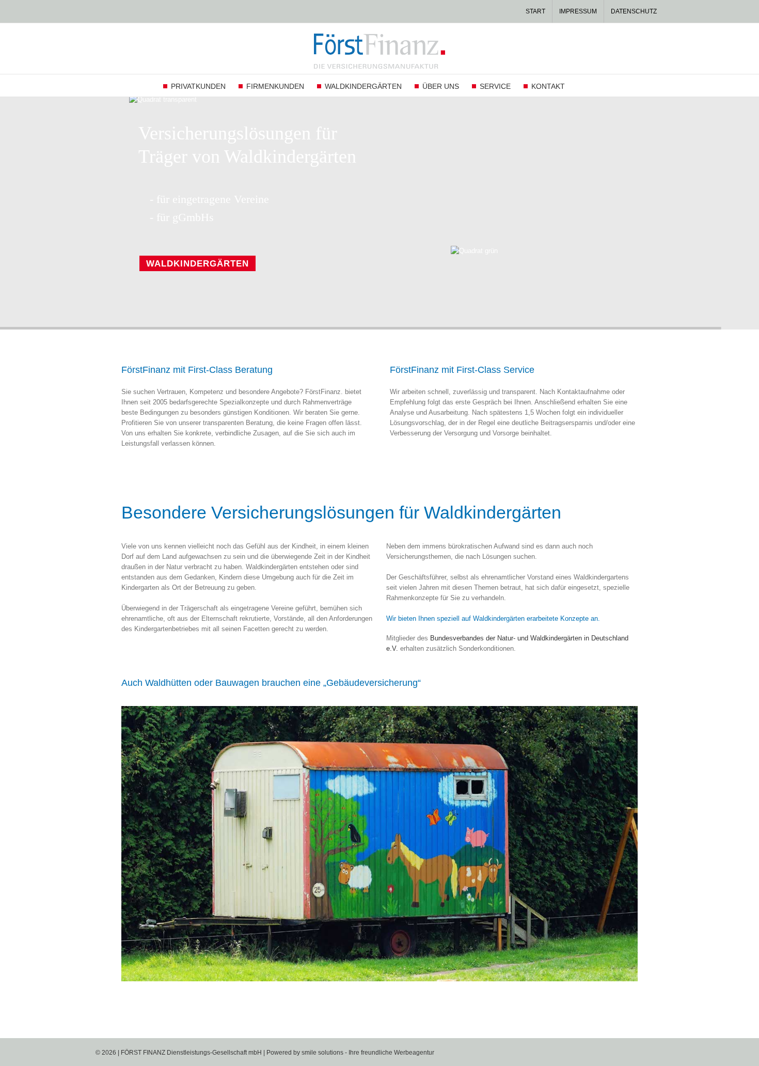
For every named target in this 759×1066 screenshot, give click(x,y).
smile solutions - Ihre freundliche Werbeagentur (368, 1052)
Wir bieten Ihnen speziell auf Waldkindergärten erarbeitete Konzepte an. (493, 618)
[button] (580, 85)
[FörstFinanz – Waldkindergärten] (379, 709)
